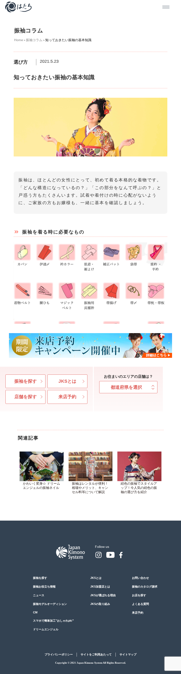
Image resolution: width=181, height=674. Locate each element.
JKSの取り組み (100, 604)
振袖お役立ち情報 (44, 586)
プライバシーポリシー (59, 654)
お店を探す (139, 595)
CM (35, 612)
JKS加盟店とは (100, 586)
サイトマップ (127, 654)
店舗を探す (25, 396)
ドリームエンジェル (45, 629)
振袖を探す (25, 381)
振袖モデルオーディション (50, 604)
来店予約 (67, 396)
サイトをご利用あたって (96, 654)
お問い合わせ (140, 578)
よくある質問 (140, 604)
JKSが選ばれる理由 (103, 595)
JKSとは (67, 381)
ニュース (38, 595)
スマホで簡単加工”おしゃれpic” (53, 620)
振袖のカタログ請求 (144, 586)
